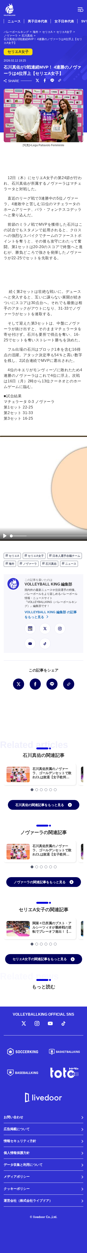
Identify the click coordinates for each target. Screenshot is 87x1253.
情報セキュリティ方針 (20, 1141)
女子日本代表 (64, 21)
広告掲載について (17, 1129)
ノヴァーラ (29, 563)
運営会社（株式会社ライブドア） (28, 1200)
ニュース (14, 21)
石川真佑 (51, 563)
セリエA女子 (35, 555)
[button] (32, 789)
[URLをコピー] (59, 81)
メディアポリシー (17, 1176)
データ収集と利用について (23, 1164)
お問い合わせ (13, 1117)
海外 (11, 563)
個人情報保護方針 (17, 1153)
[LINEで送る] (52, 81)
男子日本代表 (37, 21)
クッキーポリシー (17, 1189)
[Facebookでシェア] (45, 81)
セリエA (13, 555)
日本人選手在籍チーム (66, 555)
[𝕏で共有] (37, 81)
